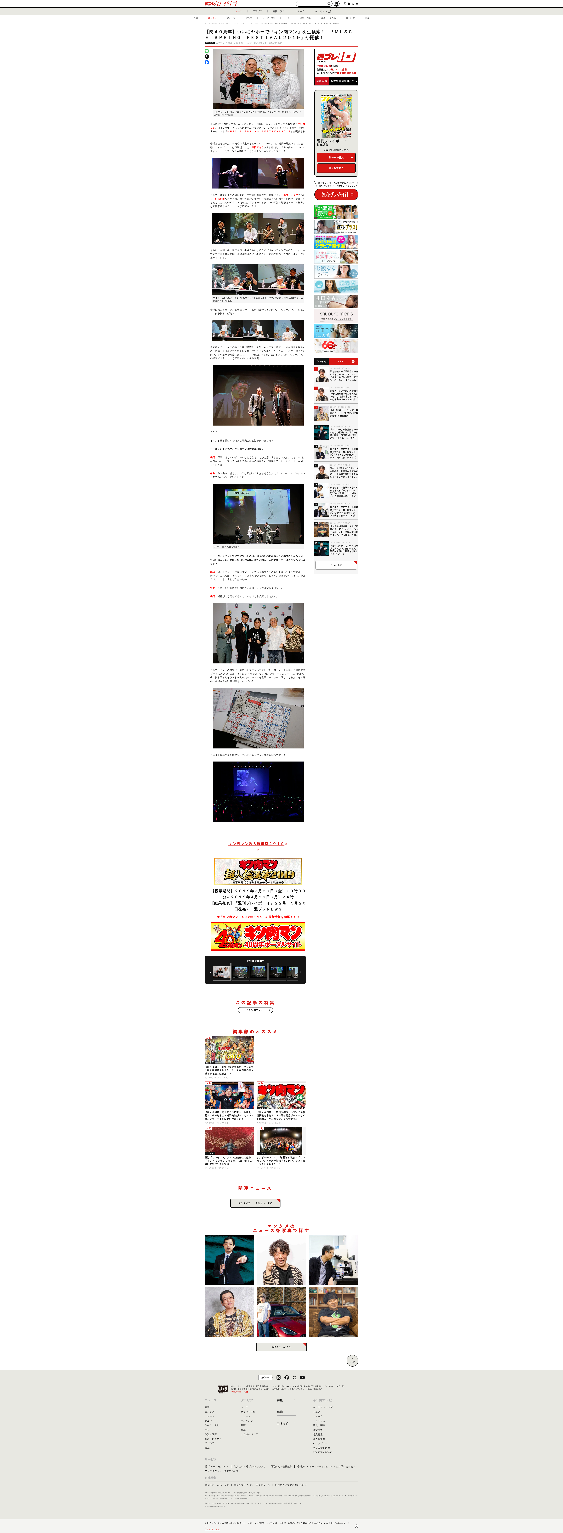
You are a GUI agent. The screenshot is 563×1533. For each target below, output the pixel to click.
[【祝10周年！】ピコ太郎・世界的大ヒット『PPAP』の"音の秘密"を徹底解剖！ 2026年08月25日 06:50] (229, 1312)
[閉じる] (356, 1526)
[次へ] (300, 972)
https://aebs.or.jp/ (239, 1392)
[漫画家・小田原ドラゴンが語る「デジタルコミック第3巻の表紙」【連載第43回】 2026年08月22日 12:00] (281, 1312)
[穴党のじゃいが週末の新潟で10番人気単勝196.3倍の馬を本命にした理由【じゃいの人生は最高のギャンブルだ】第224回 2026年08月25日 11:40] (281, 1260)
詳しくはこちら (212, 1529)
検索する (329, 3)
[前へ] (210, 972)
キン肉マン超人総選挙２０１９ (256, 843)
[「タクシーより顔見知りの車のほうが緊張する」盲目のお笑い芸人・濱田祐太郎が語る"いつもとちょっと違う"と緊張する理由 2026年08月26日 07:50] (229, 1260)
